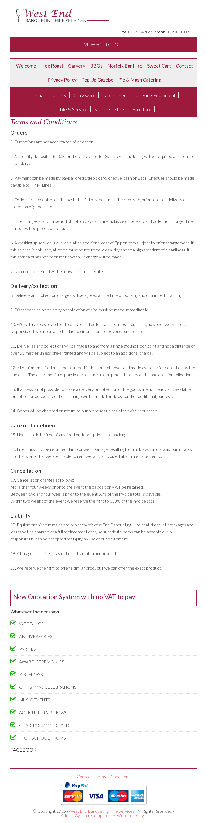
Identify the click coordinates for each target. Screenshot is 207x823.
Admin (67, 815)
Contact (84, 776)
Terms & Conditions (112, 776)
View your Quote (103, 44)
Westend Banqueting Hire (103, 16)
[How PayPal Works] (104, 806)
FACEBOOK (23, 750)
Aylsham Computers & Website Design (110, 815)
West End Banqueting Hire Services (101, 811)
